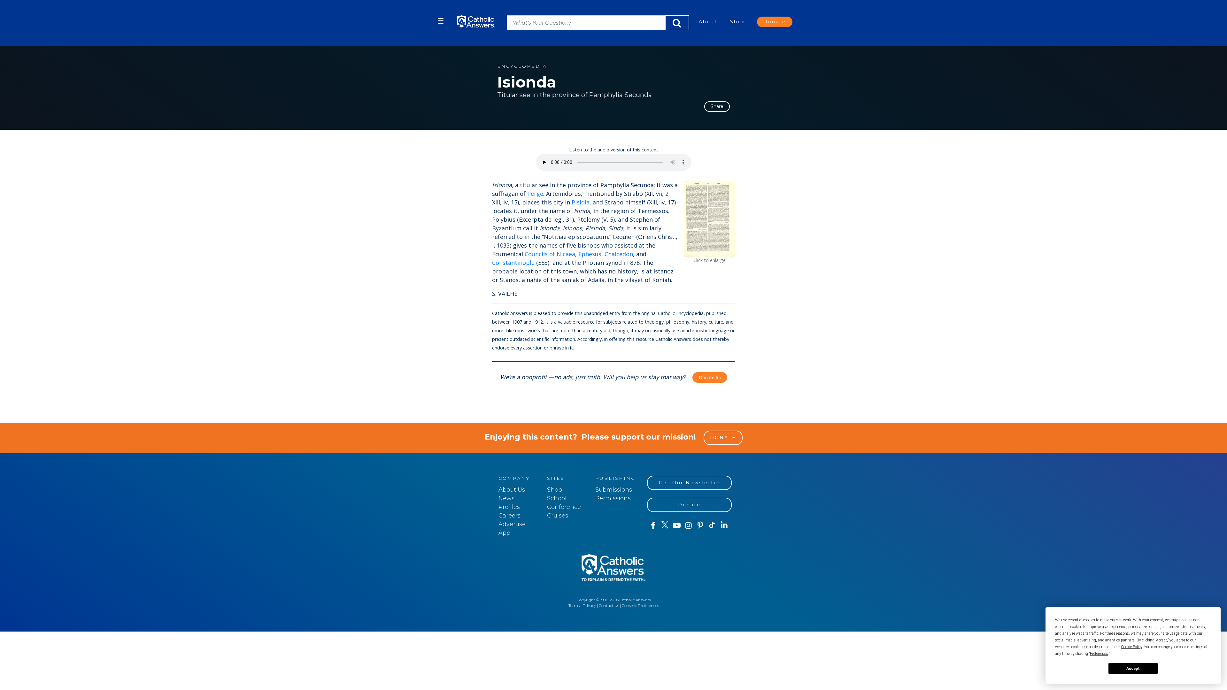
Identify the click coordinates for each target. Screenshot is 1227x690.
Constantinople (513, 262)
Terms (574, 605)
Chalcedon (619, 254)
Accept (1133, 668)
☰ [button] (440, 21)
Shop (737, 22)
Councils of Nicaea (550, 254)
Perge (535, 193)
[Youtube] (677, 525)
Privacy (589, 605)
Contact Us (609, 605)
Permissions (613, 498)
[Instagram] (688, 525)
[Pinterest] (700, 525)
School (557, 498)
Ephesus (589, 254)
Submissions (613, 489)
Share (717, 106)
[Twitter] (665, 525)
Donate (774, 22)
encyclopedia (522, 66)
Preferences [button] (1099, 653)
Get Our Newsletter (689, 483)
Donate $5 (710, 377)
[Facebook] (653, 525)
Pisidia (581, 202)
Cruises (557, 515)
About (708, 22)
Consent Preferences (640, 605)
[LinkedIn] (724, 525)
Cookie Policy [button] (1131, 647)
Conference (564, 506)
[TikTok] (712, 525)
